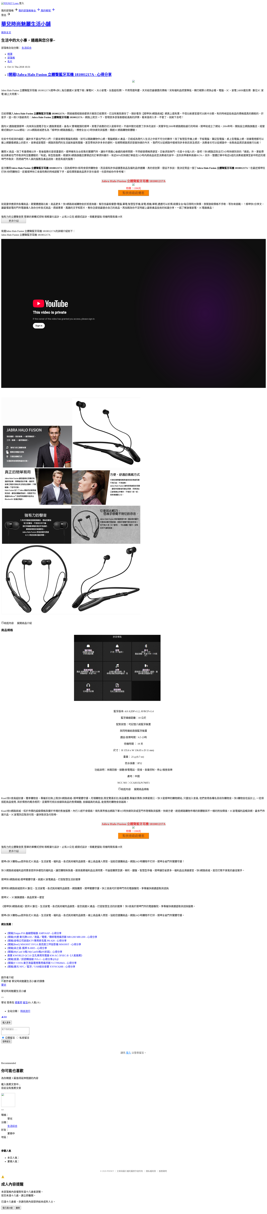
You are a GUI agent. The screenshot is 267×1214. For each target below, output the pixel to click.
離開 (18, 1208)
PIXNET (110, 1171)
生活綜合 (27, 48)
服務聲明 (163, 1171)
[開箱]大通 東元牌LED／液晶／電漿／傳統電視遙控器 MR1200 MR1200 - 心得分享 (52, 937)
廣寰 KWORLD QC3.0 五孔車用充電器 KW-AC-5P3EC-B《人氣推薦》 (45, 955)
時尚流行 (25, 1011)
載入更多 (6, 1022)
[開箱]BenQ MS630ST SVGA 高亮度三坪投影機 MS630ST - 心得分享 (44, 944)
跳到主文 (6, 32)
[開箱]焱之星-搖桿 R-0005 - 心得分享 (27, 948)
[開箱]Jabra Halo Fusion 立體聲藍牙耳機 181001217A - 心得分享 (59, 75)
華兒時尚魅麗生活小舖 (26, 24)
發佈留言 (6, 1041)
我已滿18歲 (7, 1208)
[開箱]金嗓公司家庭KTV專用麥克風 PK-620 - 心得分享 (37, 940)
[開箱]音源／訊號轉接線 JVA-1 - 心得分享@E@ (33, 959)
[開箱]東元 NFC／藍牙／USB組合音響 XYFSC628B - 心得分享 (41, 966)
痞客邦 (18, 1002)
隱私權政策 (151, 1171)
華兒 (3, 985)
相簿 (9, 54)
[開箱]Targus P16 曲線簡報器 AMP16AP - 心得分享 (34, 933)
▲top (4, 1016)
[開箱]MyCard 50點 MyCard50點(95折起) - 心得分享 (34, 951)
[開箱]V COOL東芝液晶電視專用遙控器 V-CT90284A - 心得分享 (42, 963)
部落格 (11, 57)
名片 (9, 61)
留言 (25, 1002)
